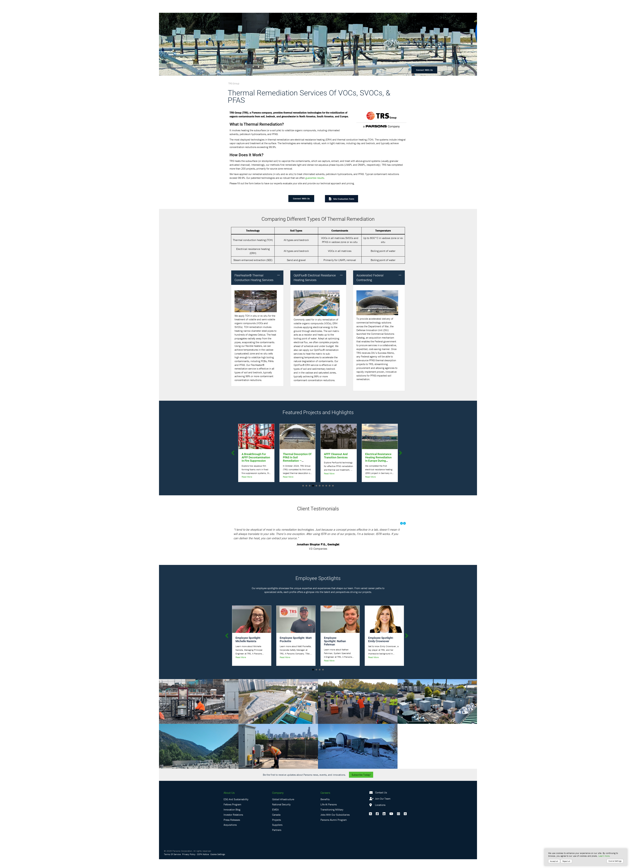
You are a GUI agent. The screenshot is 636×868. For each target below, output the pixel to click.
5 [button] (316, 486)
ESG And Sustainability (236, 808)
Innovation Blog (232, 818)
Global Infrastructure (283, 808)
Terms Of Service (172, 863)
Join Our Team (382, 807)
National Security (281, 813)
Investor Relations (233, 823)
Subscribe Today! (361, 783)
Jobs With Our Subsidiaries (335, 823)
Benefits (325, 808)
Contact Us (381, 801)
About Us (229, 801)
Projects (276, 828)
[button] (278, 275)
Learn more (604, 855)
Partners (276, 838)
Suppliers (277, 833)
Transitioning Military (331, 818)
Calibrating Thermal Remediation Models (378, 455)
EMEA (275, 818)
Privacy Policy (188, 863)
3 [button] (310, 486)
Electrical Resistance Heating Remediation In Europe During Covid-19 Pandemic (296, 459)
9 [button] (329, 486)
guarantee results (314, 177)
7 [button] (323, 486)
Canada (276, 823)
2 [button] (306, 486)
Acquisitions (230, 833)
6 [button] (319, 486)
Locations (379, 813)
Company (278, 801)
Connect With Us (424, 69)
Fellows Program (232, 813)
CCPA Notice (203, 863)
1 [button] (303, 486)
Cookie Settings (217, 863)
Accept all (554, 861)
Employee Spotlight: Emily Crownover (381, 648)
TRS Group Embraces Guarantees (337, 455)
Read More (247, 473)
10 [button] (333, 486)
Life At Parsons (328, 813)
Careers (325, 801)
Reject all (566, 861)
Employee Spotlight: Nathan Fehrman (335, 650)
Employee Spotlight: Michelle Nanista (248, 648)
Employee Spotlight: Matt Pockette (296, 648)
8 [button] (326, 486)
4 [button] (313, 486)
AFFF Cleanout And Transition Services (253, 455)
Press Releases (232, 828)
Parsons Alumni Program (333, 828)
